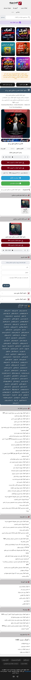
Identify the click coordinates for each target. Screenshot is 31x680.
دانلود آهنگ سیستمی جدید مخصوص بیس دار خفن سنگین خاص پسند (16, 504)
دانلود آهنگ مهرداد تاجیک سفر (21, 468)
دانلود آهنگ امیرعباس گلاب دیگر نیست (19, 485)
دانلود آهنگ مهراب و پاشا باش (21, 476)
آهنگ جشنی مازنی (24, 598)
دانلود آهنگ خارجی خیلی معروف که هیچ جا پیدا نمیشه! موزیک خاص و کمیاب (17, 498)
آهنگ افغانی (25, 604)
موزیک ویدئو (7, 8)
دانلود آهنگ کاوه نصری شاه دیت (20, 479)
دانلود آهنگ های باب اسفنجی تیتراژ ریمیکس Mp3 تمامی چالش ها (16, 540)
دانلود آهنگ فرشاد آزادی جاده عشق (20, 623)
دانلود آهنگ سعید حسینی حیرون (20, 473)
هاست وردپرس (25, 646)
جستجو (3, 17)
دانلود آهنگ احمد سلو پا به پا (21, 433)
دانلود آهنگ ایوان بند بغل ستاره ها (20, 470)
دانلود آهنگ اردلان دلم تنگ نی (21, 447)
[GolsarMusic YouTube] (14, 676)
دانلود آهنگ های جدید (20, 293)
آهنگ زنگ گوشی (24, 595)
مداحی (17, 12)
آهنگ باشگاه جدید (24, 586)
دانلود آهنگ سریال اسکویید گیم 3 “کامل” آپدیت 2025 (15, 614)
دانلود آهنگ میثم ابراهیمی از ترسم (20, 445)
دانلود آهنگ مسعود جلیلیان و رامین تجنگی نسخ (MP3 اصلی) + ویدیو (15, 627)
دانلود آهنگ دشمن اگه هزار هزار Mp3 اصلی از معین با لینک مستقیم (16, 455)
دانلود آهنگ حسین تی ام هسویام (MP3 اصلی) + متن (15, 439)
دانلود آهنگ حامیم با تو (23, 482)
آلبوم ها (15, 8)
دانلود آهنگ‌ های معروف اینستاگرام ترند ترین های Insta (16, 552)
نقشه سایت (24, 663)
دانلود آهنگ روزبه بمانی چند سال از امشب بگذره (17, 620)
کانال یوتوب (5, 660)
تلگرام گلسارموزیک (16, 660)
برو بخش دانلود (6, 84)
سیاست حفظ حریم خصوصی (11, 663)
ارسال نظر (6, 285)
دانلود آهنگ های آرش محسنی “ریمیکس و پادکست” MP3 (15, 563)
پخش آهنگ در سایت (23, 649)
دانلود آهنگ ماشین (20, 299)
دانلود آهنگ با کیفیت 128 (14, 168)
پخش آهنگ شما (14, 22)
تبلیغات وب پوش (24, 652)
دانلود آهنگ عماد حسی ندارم (21, 422)
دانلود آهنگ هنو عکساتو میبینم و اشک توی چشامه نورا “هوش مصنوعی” (15, 429)
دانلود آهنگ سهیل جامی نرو (22, 465)
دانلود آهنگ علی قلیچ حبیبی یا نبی (20, 419)
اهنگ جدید (24, 8)
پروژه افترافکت (25, 643)
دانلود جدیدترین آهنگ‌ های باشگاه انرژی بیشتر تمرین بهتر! (15, 509)
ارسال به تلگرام (14, 178)
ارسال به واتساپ (14, 183)
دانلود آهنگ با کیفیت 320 (14, 162)
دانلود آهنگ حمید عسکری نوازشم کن (19, 459)
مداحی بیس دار (25, 589)
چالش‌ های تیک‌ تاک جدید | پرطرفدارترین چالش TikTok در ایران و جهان (17, 546)
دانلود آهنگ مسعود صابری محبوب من (19, 462)
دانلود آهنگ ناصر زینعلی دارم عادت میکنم (18, 491)
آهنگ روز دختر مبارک (23, 592)
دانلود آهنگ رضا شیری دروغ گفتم (20, 494)
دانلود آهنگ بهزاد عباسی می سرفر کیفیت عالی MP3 (16, 413)
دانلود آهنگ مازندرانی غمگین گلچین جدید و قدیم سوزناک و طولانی (16, 569)
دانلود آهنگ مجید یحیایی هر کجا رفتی (19, 436)
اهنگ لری (26, 601)
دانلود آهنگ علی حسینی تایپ (21, 424)
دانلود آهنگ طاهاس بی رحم (22, 442)
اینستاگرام (26, 660)
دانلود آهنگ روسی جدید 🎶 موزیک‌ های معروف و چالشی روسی (16, 575)
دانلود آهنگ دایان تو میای (22, 450)
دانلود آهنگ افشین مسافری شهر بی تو (16, 90)
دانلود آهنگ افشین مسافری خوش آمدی (15, 237)
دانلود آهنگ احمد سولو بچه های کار (20, 617)
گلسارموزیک (15, 3)
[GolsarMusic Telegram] (17, 676)
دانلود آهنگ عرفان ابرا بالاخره (22, 416)
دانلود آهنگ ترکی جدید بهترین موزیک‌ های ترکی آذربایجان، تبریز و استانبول (17, 557)
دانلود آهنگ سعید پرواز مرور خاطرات (20, 488)
